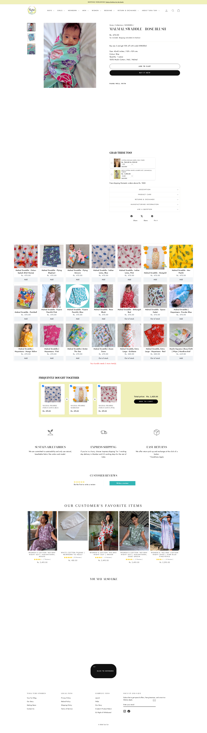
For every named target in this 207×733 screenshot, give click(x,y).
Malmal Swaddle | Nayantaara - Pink (51, 350)
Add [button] (25, 279)
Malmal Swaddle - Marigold (155, 273)
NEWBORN (129, 25)
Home (112, 25)
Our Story (30, 701)
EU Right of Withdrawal (103, 712)
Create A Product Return (103, 709)
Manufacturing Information (145, 204)
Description (145, 189)
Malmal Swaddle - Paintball (26, 312)
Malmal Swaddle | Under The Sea (77, 350)
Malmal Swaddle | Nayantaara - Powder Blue (181, 310)
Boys (50, 10)
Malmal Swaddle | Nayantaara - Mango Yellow (26, 350)
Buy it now (145, 73)
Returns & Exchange (145, 199)
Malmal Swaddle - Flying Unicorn (78, 271)
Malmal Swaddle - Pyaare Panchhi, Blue (77, 310)
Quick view (45, 638)
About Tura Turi (150, 10)
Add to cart (146, 401)
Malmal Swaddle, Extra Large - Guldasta (129, 350)
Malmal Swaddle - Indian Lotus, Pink (129, 271)
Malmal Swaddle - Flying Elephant (52, 271)
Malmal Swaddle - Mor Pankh (181, 271)
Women (96, 10)
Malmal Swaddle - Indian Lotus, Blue (103, 271)
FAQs (97, 701)
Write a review (122, 483)
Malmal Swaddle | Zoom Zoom (103, 350)
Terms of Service (66, 709)
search (97, 698)
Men (84, 10)
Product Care (144, 194)
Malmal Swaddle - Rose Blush (103, 310)
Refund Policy (65, 701)
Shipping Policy (66, 705)
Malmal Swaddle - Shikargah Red (129, 310)
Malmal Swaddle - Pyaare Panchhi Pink (51, 310)
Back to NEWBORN (105, 671)
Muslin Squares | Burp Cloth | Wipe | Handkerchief (181, 350)
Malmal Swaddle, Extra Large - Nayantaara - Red (155, 350)
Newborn (73, 10)
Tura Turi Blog (31, 698)
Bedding (108, 10)
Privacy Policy (66, 698)
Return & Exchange (127, 10)
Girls (60, 10)
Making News (31, 705)
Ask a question (144, 209)
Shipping (122, 38)
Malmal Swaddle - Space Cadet (155, 310)
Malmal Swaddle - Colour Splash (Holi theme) (26, 271)
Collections (119, 25)
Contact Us (30, 709)
